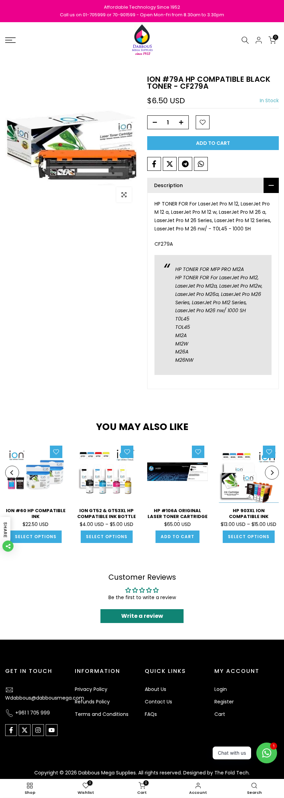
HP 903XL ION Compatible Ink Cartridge (248, 516)
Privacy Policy (91, 689)
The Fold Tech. (232, 772)
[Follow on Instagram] (38, 730)
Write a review (142, 616)
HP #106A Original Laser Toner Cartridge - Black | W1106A (177, 516)
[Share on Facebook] (154, 164)
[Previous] (12, 473)
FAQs (151, 714)
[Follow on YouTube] (51, 730)
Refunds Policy (92, 701)
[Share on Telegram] (185, 164)
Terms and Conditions (101, 714)
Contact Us (158, 701)
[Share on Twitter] (170, 164)
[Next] (272, 473)
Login (220, 689)
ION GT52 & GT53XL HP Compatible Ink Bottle (106, 513)
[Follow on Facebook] (11, 730)
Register (224, 701)
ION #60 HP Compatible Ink (35, 513)
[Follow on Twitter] (24, 730)
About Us (155, 689)
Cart (219, 714)
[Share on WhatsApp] (201, 164)
